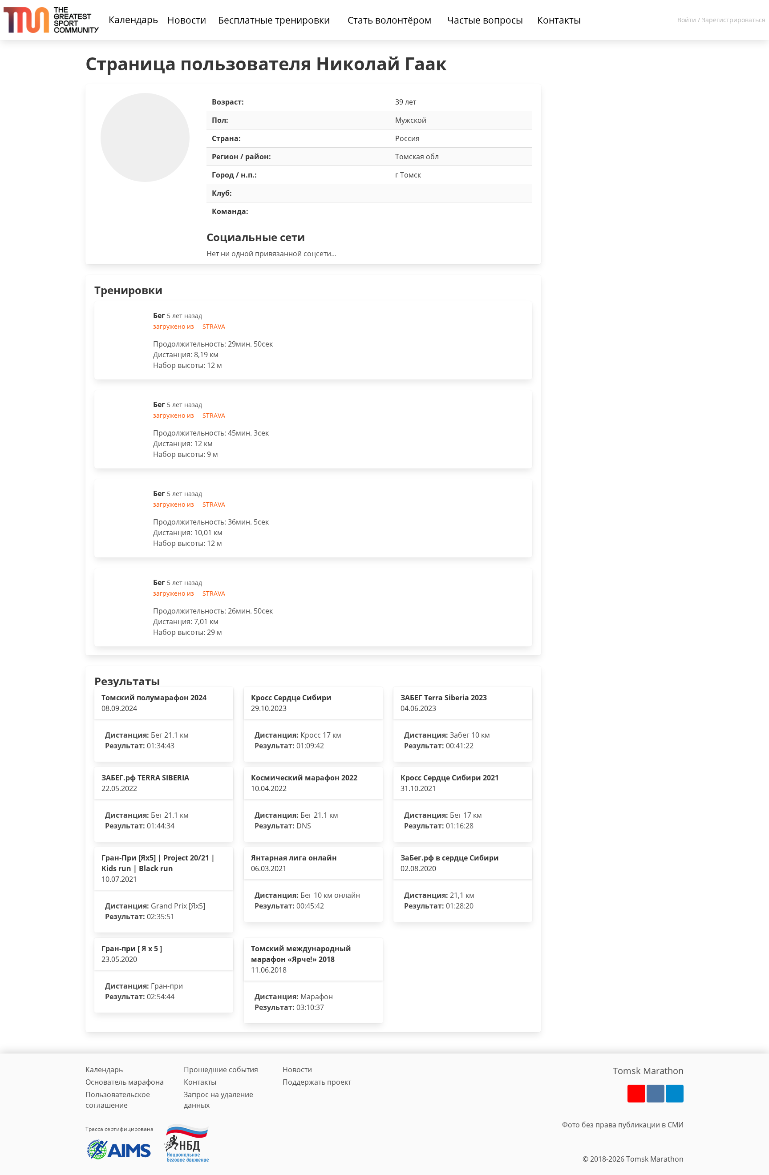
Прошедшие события (221, 1069)
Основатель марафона (124, 1082)
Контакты (200, 1082)
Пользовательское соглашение (117, 1100)
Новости (297, 1069)
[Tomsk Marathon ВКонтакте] (655, 1093)
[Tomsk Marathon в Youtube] (636, 1093)
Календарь (133, 19)
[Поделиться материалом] (675, 1093)
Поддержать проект (317, 1082)
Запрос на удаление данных (218, 1100)
